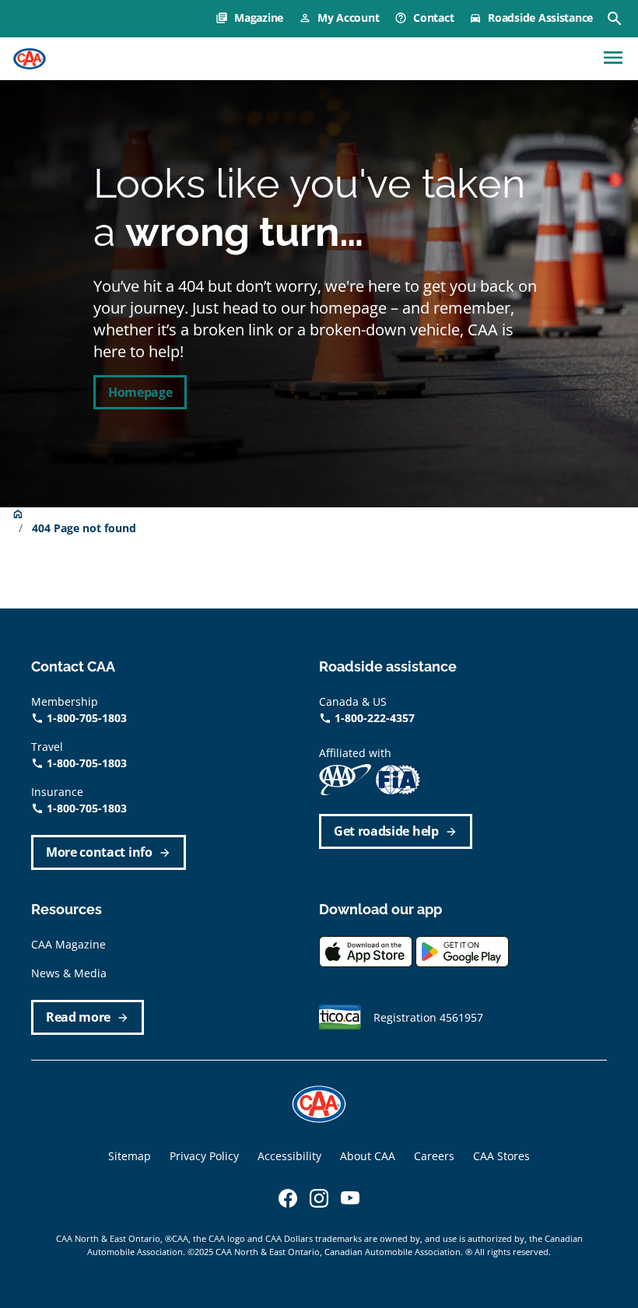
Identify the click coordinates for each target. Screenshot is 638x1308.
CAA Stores (501, 1155)
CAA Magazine (68, 944)
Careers (434, 1155)
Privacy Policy (204, 1155)
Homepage (140, 392)
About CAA (367, 1155)
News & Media (69, 973)
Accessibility (289, 1155)
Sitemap (129, 1155)
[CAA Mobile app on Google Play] (462, 950)
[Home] (29, 59)
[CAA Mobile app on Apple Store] (365, 950)
